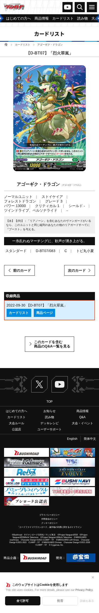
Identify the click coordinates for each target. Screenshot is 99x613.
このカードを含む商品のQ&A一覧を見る (52, 344)
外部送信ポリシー (49, 519)
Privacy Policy (84, 589)
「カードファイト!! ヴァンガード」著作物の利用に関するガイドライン (49, 527)
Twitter (39, 384)
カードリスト (22, 44)
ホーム (6, 44)
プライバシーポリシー (49, 515)
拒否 (60, 601)
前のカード (22, 270)
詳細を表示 (87, 600)
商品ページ (44, 313)
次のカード (77, 270)
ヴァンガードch (67, 7)
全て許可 (22, 601)
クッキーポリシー (49, 523)
